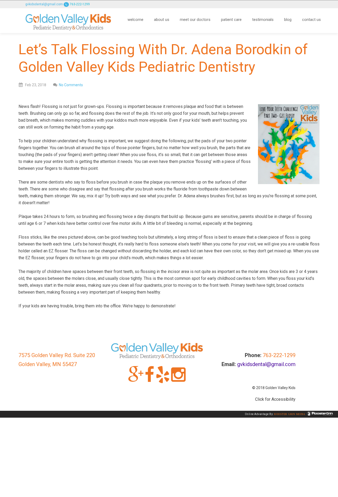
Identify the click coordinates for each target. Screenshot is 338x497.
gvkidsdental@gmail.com (44, 4)
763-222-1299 (79, 4)
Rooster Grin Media (290, 414)
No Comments (71, 85)
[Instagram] (178, 379)
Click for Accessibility (275, 399)
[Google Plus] (136, 379)
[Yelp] (163, 379)
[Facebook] (149, 379)
